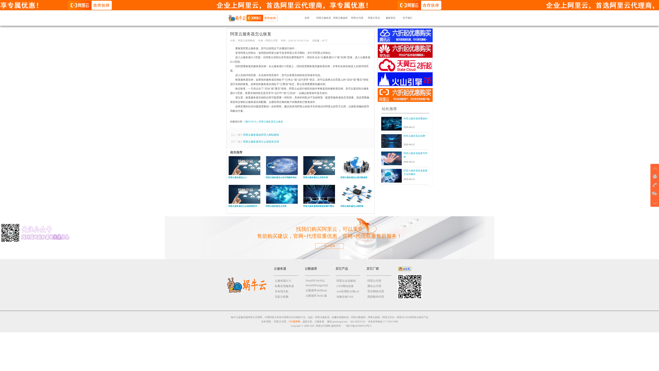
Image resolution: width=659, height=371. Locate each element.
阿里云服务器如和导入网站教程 (261, 134)
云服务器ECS (283, 280)
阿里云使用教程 (246, 40)
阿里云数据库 (340, 18)
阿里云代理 (357, 18)
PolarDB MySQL (315, 280)
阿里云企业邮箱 (346, 280)
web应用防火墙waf (348, 291)
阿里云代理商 (323, 326)
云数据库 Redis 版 (316, 295)
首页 (307, 18)
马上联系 (329, 245)
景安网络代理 (375, 291)
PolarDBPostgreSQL (317, 285)
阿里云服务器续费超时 (415, 118)
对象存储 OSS (345, 296)
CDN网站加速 (345, 286)
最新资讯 (390, 18)
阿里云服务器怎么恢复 (271, 121)
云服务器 (319, 321)
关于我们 (407, 18)
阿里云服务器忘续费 (414, 136)
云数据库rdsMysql (316, 290)
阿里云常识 (374, 18)
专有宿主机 (281, 291)
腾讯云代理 (374, 286)
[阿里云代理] (253, 17)
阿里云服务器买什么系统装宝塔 (261, 141)
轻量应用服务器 (284, 286)
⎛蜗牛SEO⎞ (250, 121)
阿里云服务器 (323, 18)
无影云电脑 (281, 296)
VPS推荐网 (294, 321)
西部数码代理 (375, 296)
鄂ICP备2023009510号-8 (358, 326)
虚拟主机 (307, 321)
